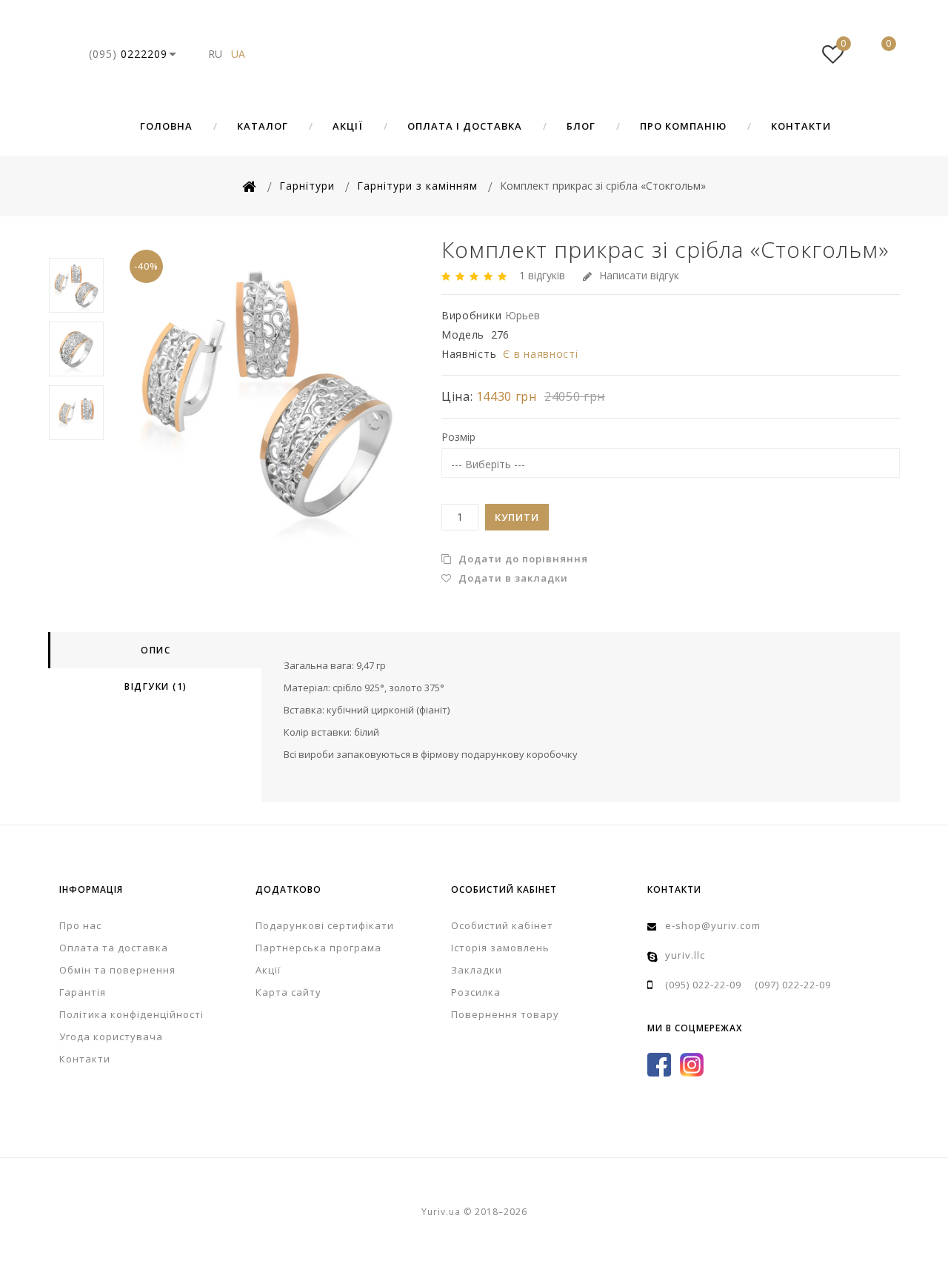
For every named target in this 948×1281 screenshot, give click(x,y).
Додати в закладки (511, 578)
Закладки (476, 969)
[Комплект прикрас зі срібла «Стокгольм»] (267, 391)
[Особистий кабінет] (788, 54)
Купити (517, 517)
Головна (166, 126)
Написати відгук (639, 275)
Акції (348, 126)
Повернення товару (505, 1014)
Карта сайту (288, 992)
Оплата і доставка (464, 126)
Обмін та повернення (117, 969)
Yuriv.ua (474, 54)
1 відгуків (542, 275)
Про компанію (683, 126)
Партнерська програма (318, 947)
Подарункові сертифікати (325, 925)
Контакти (801, 126)
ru (215, 54)
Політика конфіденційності (131, 1014)
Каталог (262, 126)
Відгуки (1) (155, 686)
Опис (155, 650)
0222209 (128, 54)
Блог (581, 126)
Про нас (80, 925)
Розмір (458, 437)
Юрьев (522, 315)
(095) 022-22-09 (703, 984)
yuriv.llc (685, 955)
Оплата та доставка (113, 947)
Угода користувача (111, 1036)
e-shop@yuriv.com (713, 925)
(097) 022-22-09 (793, 984)
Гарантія (82, 992)
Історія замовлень (500, 947)
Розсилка (476, 992)
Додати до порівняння (521, 559)
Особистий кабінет (502, 925)
